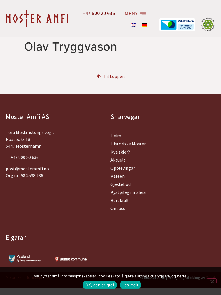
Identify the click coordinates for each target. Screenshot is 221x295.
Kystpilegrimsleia (128, 192)
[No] (212, 280)
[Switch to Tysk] (144, 25)
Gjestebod (120, 184)
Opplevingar (122, 168)
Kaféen (117, 176)
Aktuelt (117, 160)
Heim (115, 136)
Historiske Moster (128, 144)
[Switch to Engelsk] (133, 25)
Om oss (117, 208)
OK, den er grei (99, 285)
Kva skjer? (120, 152)
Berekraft (119, 200)
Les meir (130, 285)
